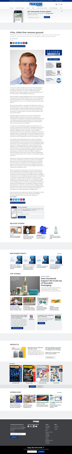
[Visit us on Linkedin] (34, 426)
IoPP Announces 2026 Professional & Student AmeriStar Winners (41, 308)
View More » (59, 253)
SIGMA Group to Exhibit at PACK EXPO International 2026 (52, 353)
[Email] (14, 43)
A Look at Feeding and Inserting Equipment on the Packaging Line (55, 267)
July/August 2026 (15, 383)
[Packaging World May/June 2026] (29, 373)
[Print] (11, 43)
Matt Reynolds (15, 38)
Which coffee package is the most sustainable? (15, 237)
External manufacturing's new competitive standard (42, 405)
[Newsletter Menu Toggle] (56, 4)
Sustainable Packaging (14, 306)
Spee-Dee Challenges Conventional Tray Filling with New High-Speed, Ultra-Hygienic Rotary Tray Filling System (53, 348)
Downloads (25, 403)
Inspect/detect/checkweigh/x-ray (29, 265)
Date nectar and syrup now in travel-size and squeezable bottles (28, 237)
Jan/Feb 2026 (56, 383)
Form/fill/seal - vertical (15, 264)
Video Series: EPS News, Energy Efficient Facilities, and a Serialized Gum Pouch (15, 308)
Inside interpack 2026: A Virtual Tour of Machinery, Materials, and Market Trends (16, 406)
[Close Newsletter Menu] (61, 11)
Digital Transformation (15, 403)
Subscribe (32, 386)
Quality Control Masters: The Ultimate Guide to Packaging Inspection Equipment (28, 268)
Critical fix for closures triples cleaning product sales (55, 237)
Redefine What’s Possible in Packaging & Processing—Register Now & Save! (50, 73)
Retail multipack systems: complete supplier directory (55, 406)
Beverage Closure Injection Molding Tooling (35, 348)
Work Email (20, 212)
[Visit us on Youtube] (36, 426)
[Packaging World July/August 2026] (16, 373)
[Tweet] (21, 43)
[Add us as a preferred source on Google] (26, 43)
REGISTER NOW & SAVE (17, 328)
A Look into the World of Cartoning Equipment (42, 267)
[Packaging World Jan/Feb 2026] (56, 373)
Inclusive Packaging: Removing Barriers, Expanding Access (27, 406)
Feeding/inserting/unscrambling (56, 264)
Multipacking (52, 403)
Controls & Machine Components (40, 235)
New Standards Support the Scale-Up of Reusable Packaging (51, 281)
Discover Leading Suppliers (49, 80)
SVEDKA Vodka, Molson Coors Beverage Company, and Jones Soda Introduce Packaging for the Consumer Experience (29, 308)
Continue (41, 451)
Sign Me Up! (47, 17)
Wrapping (52, 306)
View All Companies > (54, 59)
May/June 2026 (29, 383)
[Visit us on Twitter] (31, 426)
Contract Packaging (40, 403)
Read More (41, 323)
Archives (40, 386)
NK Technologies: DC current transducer (41, 237)
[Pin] (24, 43)
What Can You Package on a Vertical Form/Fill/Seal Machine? (16, 267)
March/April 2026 (42, 383)
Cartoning (38, 264)
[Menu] (61, 4)
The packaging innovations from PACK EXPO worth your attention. (50, 66)
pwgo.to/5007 (13, 196)
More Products (50, 357)
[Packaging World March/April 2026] (42, 373)
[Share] (16, 43)
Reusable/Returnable (45, 276)
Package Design (26, 306)
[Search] (59, 4)
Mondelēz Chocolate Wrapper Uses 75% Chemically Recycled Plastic (54, 308)
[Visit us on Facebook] (28, 426)
